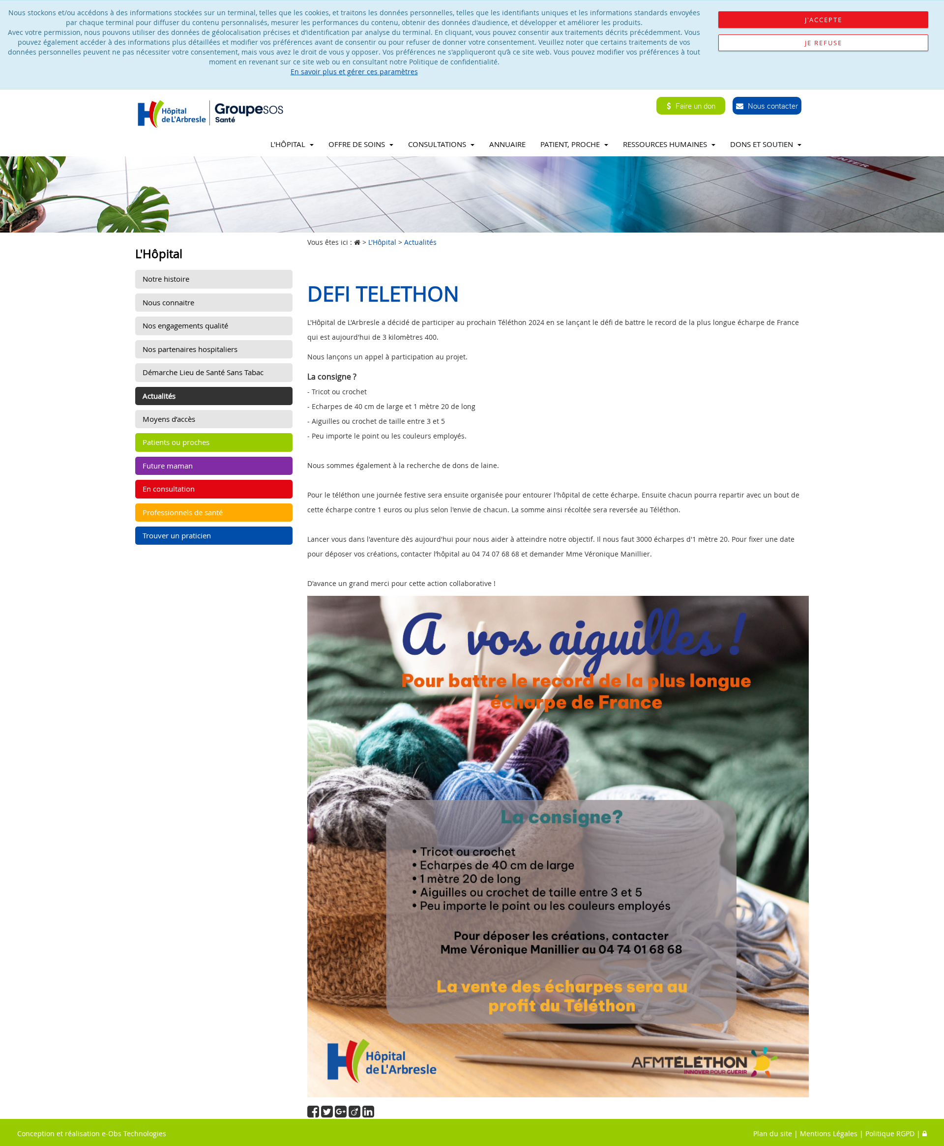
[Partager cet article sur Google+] (342, 1113)
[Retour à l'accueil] (213, 113)
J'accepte (823, 19)
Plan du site (772, 1133)
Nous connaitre (168, 302)
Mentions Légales (828, 1133)
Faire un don (694, 106)
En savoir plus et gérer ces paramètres (354, 71)
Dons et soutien (762, 144)
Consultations (438, 144)
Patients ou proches (176, 442)
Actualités (159, 396)
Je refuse (823, 42)
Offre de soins (357, 144)
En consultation (169, 489)
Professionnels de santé (183, 512)
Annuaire (507, 144)
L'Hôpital (288, 144)
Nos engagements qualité (185, 325)
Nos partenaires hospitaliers (190, 349)
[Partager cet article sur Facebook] (314, 1113)
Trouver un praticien (177, 535)
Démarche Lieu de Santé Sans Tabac (203, 372)
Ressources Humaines (666, 144)
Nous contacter (772, 106)
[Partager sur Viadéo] (355, 1113)
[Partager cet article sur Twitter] (328, 1113)
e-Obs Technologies (134, 1133)
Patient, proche (571, 144)
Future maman (168, 465)
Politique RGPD (889, 1133)
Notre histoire (166, 279)
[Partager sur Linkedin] (368, 1113)
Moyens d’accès (169, 419)
